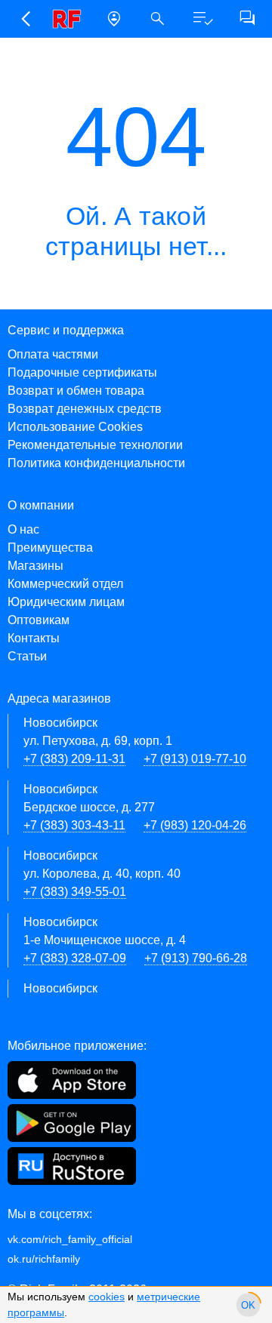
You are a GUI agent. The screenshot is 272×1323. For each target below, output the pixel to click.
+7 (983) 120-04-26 (195, 825)
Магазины (35, 565)
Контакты (34, 638)
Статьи (27, 656)
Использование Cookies (75, 426)
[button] (25, 19)
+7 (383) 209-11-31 (74, 758)
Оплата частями (53, 354)
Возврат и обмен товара (76, 390)
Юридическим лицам (66, 601)
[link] (70, 19)
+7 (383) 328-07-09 (74, 958)
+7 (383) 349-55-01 (74, 891)
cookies (106, 1297)
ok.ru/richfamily (44, 1259)
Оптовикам (39, 620)
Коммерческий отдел (65, 583)
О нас (23, 529)
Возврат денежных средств (85, 408)
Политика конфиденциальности (96, 463)
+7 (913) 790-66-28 (195, 958)
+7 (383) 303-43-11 (74, 825)
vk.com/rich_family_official (70, 1239)
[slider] (248, 1305)
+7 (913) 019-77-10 (195, 758)
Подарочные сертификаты (82, 372)
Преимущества (50, 547)
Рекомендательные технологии (95, 444)
